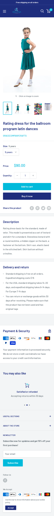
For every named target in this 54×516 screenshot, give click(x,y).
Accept (11, 508)
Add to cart (27, 186)
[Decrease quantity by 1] (17, 175)
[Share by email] (49, 208)
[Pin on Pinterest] (37, 208)
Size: (9, 146)
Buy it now (27, 196)
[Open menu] (4, 11)
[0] (48, 11)
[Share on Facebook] (32, 208)
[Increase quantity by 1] (33, 175)
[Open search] (42, 11)
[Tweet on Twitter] (43, 208)
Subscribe (13, 462)
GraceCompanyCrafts (15, 135)
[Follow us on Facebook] (5, 480)
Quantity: (7, 175)
